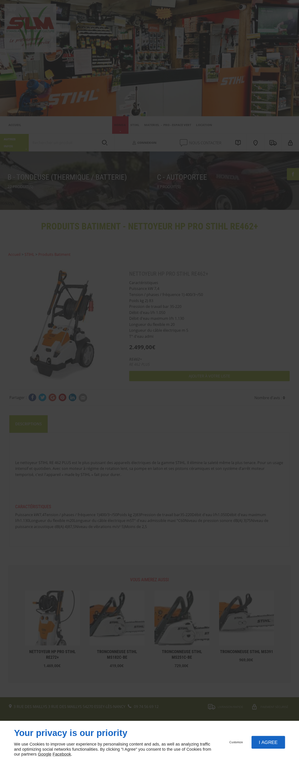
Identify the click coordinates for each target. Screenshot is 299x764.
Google (44, 754)
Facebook (62, 754)
